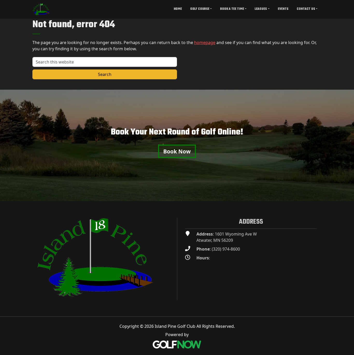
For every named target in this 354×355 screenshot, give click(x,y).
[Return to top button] (347, 195)
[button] (201, 9)
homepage (204, 42)
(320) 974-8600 (226, 249)
